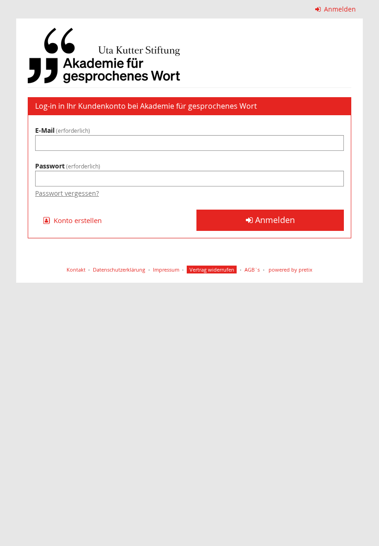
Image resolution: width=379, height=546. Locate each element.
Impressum (166, 269)
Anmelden (339, 9)
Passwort (66, 165)
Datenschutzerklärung (119, 269)
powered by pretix (290, 269)
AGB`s (252, 269)
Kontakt (76, 269)
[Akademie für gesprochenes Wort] (104, 55)
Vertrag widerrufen (212, 269)
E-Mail (61, 130)
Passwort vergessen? (67, 193)
